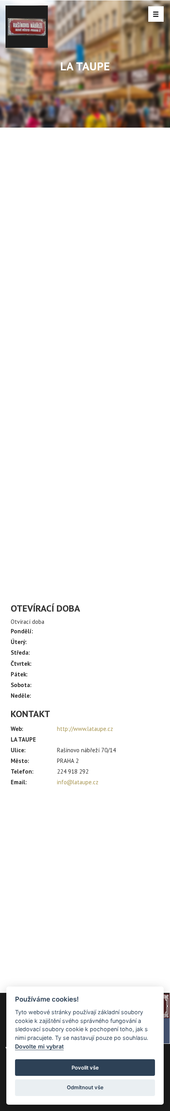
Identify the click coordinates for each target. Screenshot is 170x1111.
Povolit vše (85, 1067)
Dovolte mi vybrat (39, 1046)
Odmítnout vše (85, 1087)
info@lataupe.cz (77, 782)
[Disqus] (85, 277)
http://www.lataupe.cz (85, 729)
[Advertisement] (85, 886)
